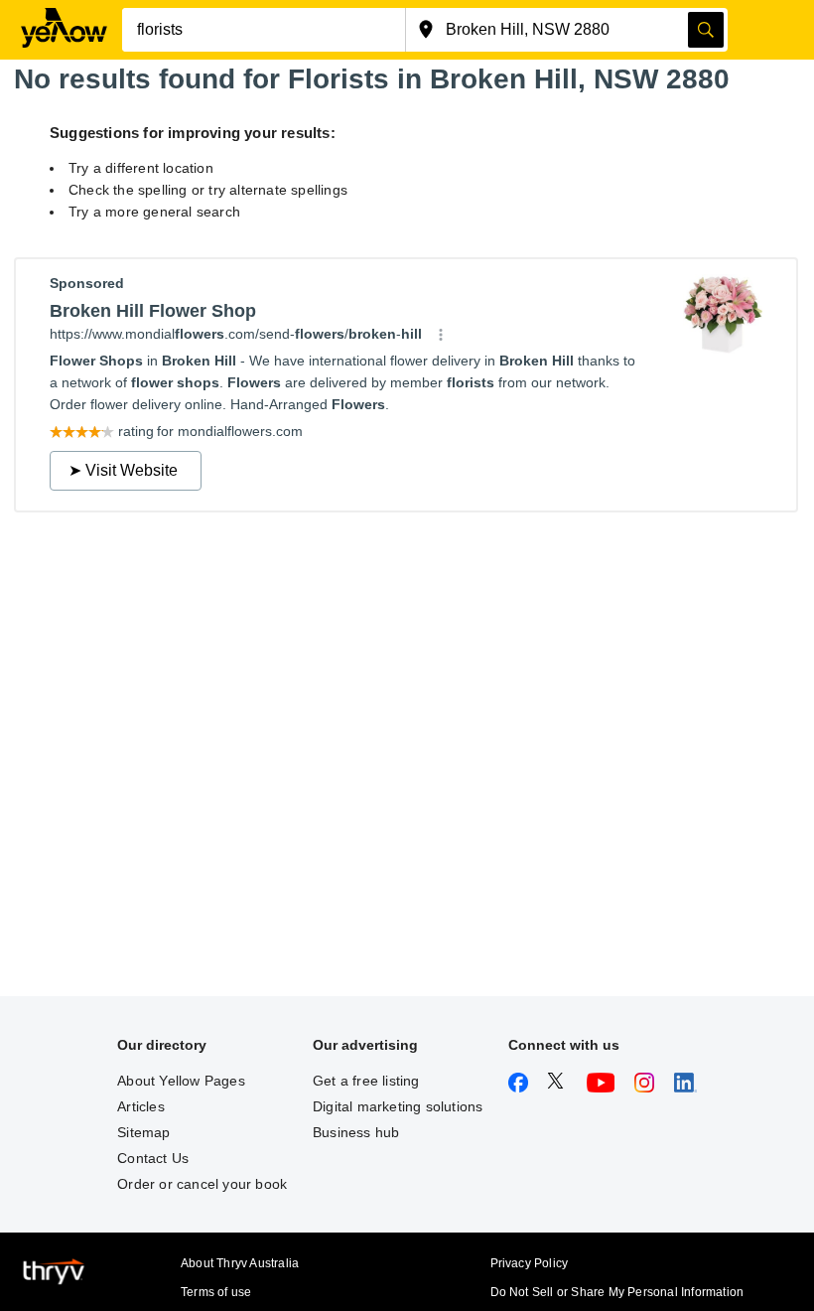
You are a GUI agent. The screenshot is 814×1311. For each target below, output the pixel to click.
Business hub (356, 1132)
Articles (141, 1106)
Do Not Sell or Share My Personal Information (617, 1292)
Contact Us (153, 1158)
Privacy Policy (529, 1263)
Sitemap (143, 1132)
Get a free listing (366, 1081)
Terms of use (216, 1292)
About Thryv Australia (240, 1263)
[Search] (706, 30)
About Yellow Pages (181, 1081)
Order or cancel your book (202, 1184)
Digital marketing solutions (397, 1106)
